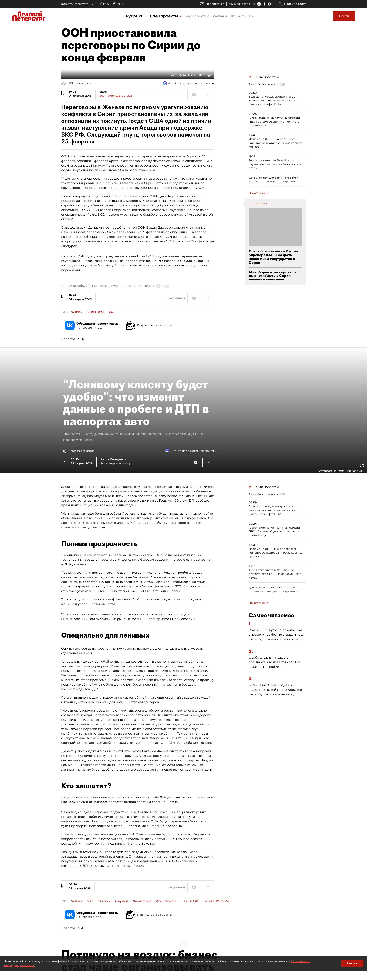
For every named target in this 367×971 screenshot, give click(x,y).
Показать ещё (258, 193)
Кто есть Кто (242, 16)
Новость (76, 312)
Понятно (352, 963)
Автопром (104, 901)
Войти (344, 16)
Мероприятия (196, 16)
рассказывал (100, 866)
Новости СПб (189, 901)
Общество (121, 901)
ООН (65, 156)
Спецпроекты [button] (164, 16)
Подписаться (215, 4)
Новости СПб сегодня (216, 901)
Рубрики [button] (135, 16)
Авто (90, 901)
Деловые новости (166, 901)
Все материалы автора (115, 95)
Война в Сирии (95, 312)
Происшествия (142, 901)
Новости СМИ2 (73, 339)
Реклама (220, 16)
